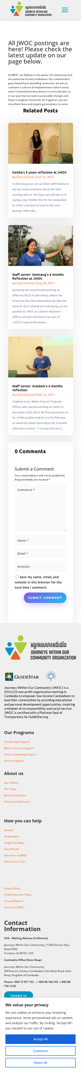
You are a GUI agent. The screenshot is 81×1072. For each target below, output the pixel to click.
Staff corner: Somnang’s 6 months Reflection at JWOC (38, 276)
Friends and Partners (17, 801)
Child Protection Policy (18, 895)
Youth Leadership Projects (20, 754)
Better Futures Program (19, 748)
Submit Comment (45, 597)
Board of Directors (15, 795)
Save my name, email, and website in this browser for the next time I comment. (38, 582)
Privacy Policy (12, 888)
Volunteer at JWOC (15, 855)
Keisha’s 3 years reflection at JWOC (39, 172)
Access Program (14, 761)
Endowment (11, 836)
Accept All (40, 1039)
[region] (40, 1035)
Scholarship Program (17, 742)
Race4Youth (11, 849)
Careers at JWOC (14, 907)
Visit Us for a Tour (15, 861)
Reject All (40, 1062)
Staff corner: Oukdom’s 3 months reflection (37, 388)
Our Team (10, 789)
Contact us (19, 996)
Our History (11, 783)
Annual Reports (14, 901)
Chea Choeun (25, 177)
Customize (40, 1051)
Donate (8, 830)
